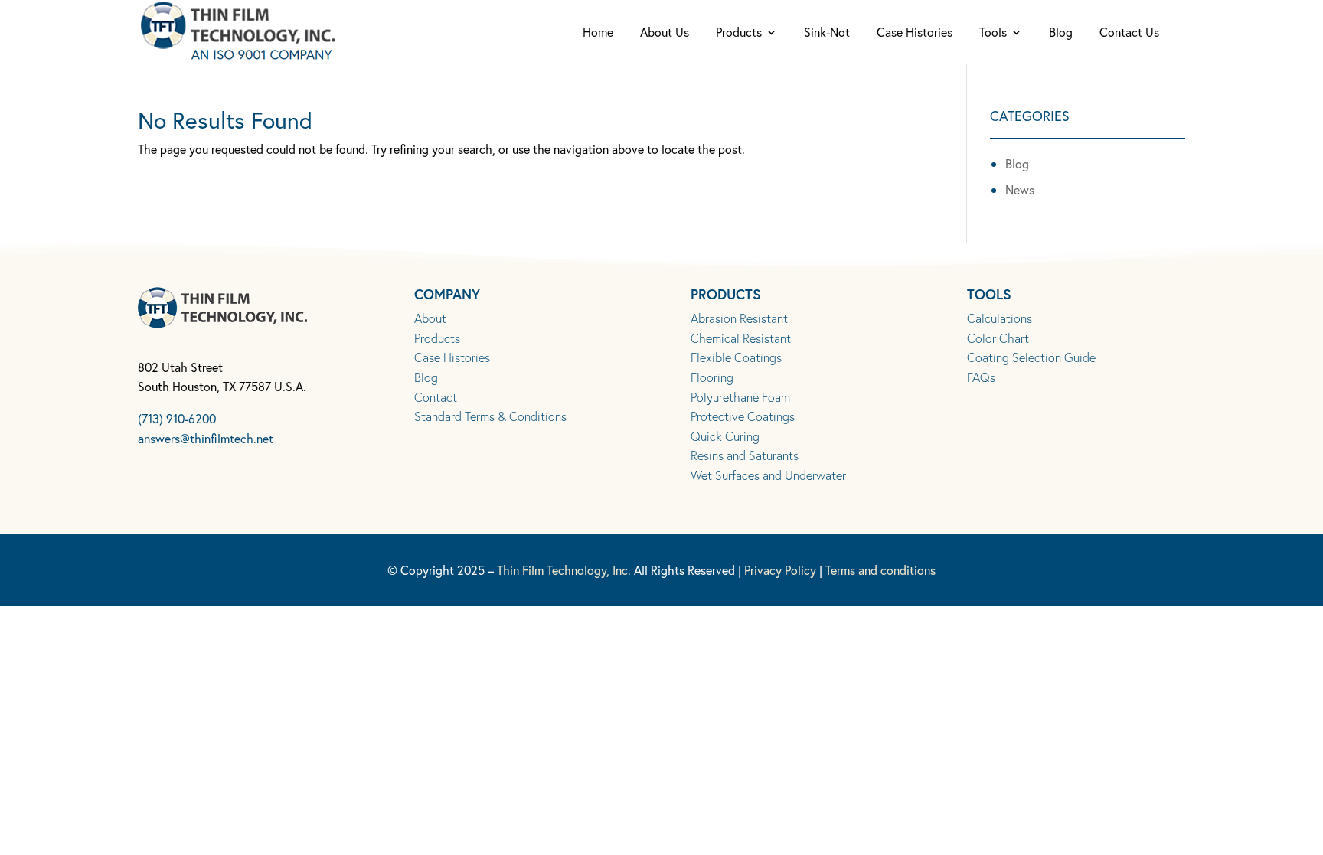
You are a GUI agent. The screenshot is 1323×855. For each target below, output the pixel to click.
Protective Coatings (743, 416)
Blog (1061, 33)
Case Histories (914, 33)
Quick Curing (725, 436)
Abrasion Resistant (739, 318)
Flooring (712, 377)
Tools (993, 33)
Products (739, 33)
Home (598, 33)
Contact (435, 397)
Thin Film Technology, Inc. (564, 570)
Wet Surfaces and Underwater (768, 475)
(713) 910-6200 (177, 418)
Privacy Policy (780, 570)
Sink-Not (827, 33)
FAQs (981, 377)
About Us (664, 33)
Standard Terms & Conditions (490, 416)
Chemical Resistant (741, 338)
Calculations (999, 318)
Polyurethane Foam (740, 397)
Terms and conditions (880, 570)
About (430, 318)
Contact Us (1129, 33)
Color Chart (998, 338)
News (1019, 189)
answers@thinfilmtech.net (205, 438)
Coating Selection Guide (1031, 357)
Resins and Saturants (745, 455)
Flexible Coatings (736, 357)
